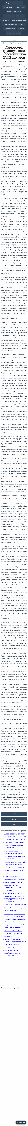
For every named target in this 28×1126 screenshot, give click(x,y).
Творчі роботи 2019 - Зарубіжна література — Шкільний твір (13, 953)
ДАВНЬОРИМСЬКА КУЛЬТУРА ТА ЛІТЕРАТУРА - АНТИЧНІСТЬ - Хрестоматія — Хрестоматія (15, 836)
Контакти (21, 28)
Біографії (8, 3)
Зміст (14, 819)
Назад (14, 814)
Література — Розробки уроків (15, 905)
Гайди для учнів (9, 16)
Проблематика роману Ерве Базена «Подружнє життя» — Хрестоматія (15, 845)
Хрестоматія (5, 20)
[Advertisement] (14, 972)
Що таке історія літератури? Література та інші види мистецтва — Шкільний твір (14, 864)
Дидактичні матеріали (10, 24)
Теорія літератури (9, 28)
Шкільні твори (20, 7)
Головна (14, 40)
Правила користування (14, 33)
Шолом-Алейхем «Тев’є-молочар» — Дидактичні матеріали (13, 933)
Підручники (20, 16)
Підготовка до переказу (19, 20)
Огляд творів (18, 3)
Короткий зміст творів (14, 11)
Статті (22, 24)
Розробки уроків (8, 7)
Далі (14, 824)
